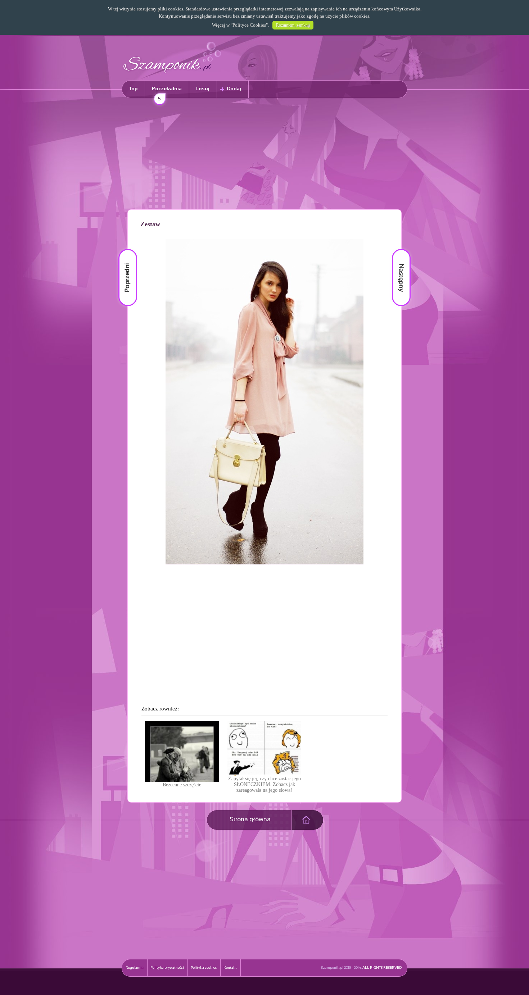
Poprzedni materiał (123, 249)
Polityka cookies (204, 967)
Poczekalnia (167, 92)
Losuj (202, 89)
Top (133, 89)
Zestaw (150, 224)
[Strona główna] (172, 74)
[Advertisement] (264, 155)
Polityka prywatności (167, 967)
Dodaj (234, 89)
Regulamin (135, 967)
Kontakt (230, 967)
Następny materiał (396, 249)
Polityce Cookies (249, 25)
